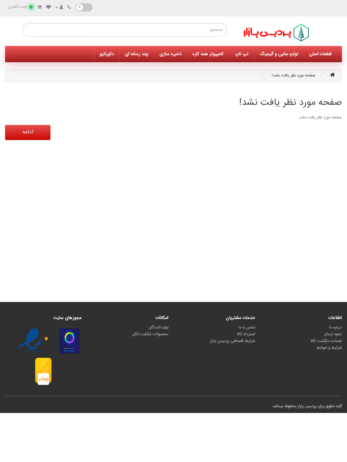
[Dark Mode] (84, 7)
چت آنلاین (17, 6)
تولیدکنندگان (158, 327)
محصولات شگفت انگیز (150, 334)
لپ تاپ (241, 54)
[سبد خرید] (39, 7)
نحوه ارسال (333, 334)
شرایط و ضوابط (329, 347)
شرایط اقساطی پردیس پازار (232, 341)
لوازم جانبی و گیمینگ (279, 54)
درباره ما (335, 327)
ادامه (27, 132)
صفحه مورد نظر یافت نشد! (293, 75)
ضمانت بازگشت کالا (326, 341)
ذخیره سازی (170, 54)
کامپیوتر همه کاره (208, 54)
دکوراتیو (107, 54)
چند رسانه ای (136, 54)
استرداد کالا (246, 334)
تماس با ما (247, 327)
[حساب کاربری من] (59, 7)
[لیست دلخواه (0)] (48, 7)
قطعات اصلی (320, 54)
